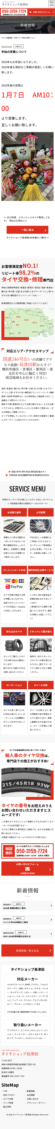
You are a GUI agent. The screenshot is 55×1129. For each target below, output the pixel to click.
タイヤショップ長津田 (22, 1114)
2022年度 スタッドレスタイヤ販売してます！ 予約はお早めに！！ (27, 219)
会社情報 (31, 1095)
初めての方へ (9, 1095)
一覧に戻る (27, 230)
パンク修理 (8, 1102)
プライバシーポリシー (37, 1102)
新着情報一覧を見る (27, 950)
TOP (5, 1091)
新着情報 (31, 1091)
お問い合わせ (33, 1098)
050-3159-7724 (17, 1076)
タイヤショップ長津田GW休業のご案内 (26, 237)
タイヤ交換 (8, 1098)
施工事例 (7, 1106)
